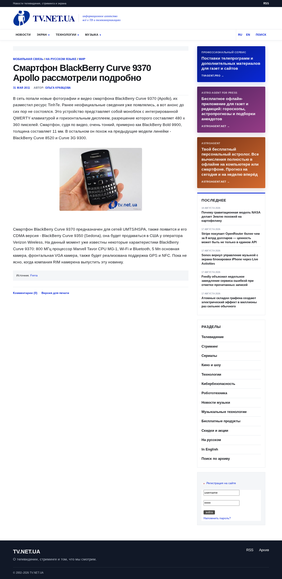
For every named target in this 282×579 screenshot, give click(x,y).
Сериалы (209, 356)
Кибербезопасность (218, 384)
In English (209, 449)
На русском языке (61, 59)
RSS (266, 3)
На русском (211, 440)
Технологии (66, 34)
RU (240, 34)
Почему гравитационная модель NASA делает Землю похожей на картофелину (230, 217)
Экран (42, 34)
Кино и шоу (211, 365)
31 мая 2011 (21, 87)
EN (248, 34)
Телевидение (212, 337)
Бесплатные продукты (221, 421)
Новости (23, 34)
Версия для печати (55, 293)
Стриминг (209, 346)
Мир (82, 59)
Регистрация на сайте (221, 483)
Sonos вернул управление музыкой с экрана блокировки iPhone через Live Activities (229, 259)
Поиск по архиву (215, 459)
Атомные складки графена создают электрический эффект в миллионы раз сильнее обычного (229, 302)
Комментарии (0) (25, 293)
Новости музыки (215, 402)
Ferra (34, 275)
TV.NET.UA (26, 551)
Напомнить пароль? (217, 518)
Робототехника (214, 393)
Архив (264, 550)
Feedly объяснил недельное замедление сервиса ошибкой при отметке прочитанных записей (227, 281)
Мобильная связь (28, 59)
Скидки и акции (214, 431)
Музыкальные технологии (223, 412)
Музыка (91, 34)
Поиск (261, 34)
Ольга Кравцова (58, 87)
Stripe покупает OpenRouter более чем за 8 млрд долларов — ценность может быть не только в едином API (230, 238)
